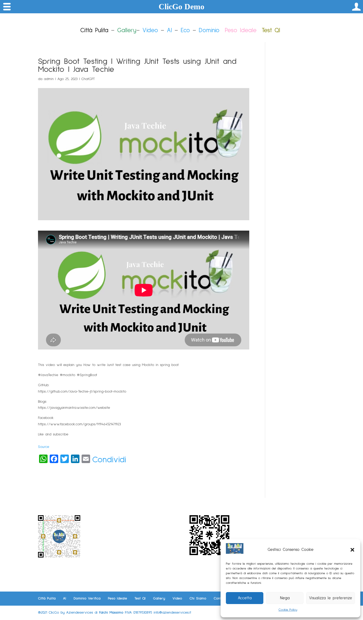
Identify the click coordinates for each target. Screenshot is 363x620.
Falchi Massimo (111, 612)
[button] (352, 549)
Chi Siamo (197, 598)
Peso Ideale (240, 30)
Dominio (209, 30)
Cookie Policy (287, 609)
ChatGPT (88, 79)
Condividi (109, 460)
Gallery (159, 598)
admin (49, 79)
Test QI (140, 598)
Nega (285, 598)
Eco (185, 30)
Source (43, 447)
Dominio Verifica (87, 598)
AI (169, 30)
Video (150, 30)
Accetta (245, 598)
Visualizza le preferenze (330, 598)
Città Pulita (47, 598)
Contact (220, 598)
